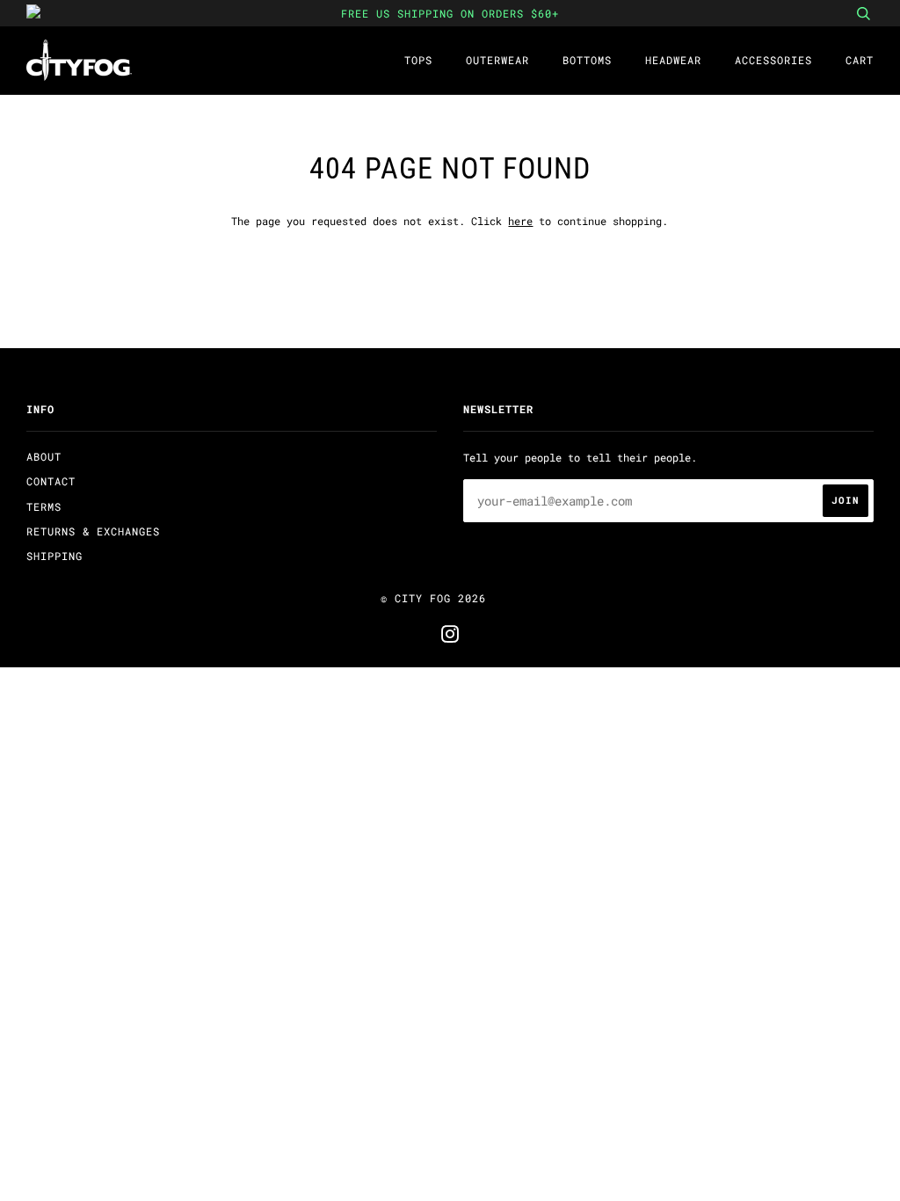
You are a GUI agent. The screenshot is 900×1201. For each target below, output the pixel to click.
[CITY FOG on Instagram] (450, 637)
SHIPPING (54, 556)
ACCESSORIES (773, 60)
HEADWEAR (673, 60)
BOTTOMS (587, 60)
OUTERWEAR (497, 60)
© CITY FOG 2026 (433, 598)
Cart (860, 60)
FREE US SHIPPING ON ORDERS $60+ (450, 13)
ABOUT (44, 456)
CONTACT (51, 481)
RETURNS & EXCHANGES (93, 531)
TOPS (418, 60)
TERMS (44, 506)
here (520, 221)
